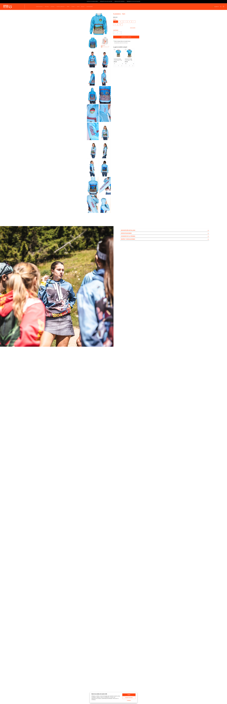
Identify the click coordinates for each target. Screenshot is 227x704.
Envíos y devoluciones (165, 239)
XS (120, 21)
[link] (118, 53)
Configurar (129, 700)
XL (115, 24)
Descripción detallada (165, 230)
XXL (120, 24)
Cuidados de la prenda (165, 236)
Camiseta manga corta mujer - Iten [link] (128, 59)
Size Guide (132, 27)
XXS (115, 21)
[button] (39, 6)
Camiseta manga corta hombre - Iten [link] (118, 59)
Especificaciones (165, 233)
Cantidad (115, 30)
